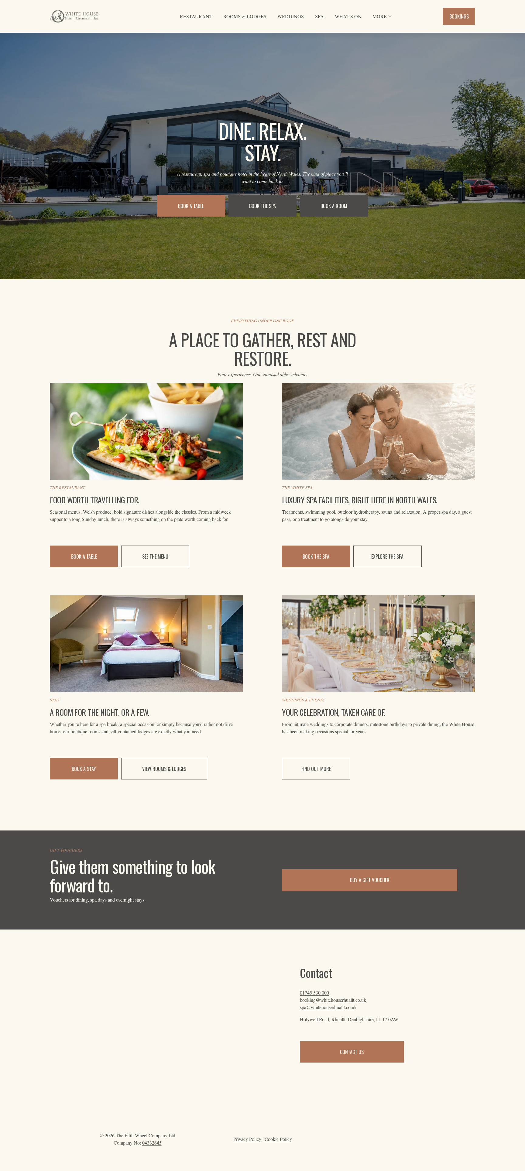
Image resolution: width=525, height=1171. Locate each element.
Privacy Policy (247, 1139)
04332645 (152, 1142)
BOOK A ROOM (334, 206)
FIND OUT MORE (316, 768)
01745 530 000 (314, 992)
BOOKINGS (459, 16)
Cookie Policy (278, 1139)
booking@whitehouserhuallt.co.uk (333, 1000)
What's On (348, 16)
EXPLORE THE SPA (387, 556)
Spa (319, 16)
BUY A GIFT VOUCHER (369, 880)
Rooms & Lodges (244, 16)
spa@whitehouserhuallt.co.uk (328, 1007)
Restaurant (196, 16)
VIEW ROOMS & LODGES (164, 768)
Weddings (290, 16)
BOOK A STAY (84, 768)
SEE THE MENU (155, 556)
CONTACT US (352, 1052)
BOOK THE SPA (262, 206)
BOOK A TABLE (191, 206)
